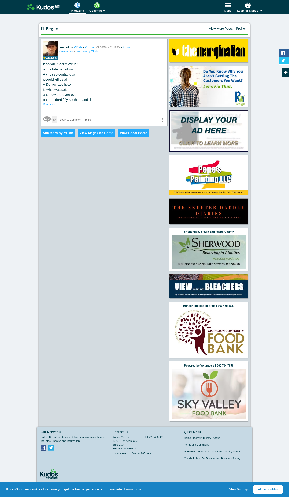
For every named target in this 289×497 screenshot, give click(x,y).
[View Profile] (50, 48)
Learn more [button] (132, 489)
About (216, 438)
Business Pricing (230, 458)
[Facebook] (43, 447)
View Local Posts (133, 133)
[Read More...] (208, 50)
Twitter (51, 447)
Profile (240, 28)
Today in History (202, 438)
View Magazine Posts (96, 133)
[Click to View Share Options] (162, 120)
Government (66, 51)
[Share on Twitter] (284, 60)
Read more (49, 104)
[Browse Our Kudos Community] (43, 7)
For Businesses (210, 458)
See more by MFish (87, 51)
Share (126, 47)
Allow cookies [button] (268, 489)
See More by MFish (58, 133)
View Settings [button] (239, 489)
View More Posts (221, 28)
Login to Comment (70, 119)
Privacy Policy (232, 451)
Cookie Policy (192, 458)
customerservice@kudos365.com (132, 453)
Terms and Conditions (196, 444)
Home (187, 438)
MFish (78, 47)
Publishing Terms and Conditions (203, 451)
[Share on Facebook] (284, 53)
